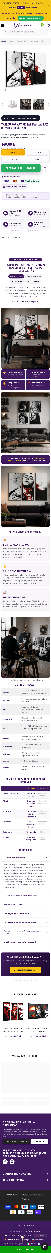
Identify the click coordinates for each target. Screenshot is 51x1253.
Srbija (28, 1235)
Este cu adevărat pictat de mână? (20, 896)
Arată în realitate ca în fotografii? (21, 942)
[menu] (2, 25)
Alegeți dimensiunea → (25, 970)
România (40, 1235)
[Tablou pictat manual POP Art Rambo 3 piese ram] (38, 1012)
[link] (13, 1098)
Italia (31, 1244)
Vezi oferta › (32, 7)
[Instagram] (12, 1161)
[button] (42, 91)
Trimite (40, 1141)
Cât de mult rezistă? (14, 905)
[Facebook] (5, 1161)
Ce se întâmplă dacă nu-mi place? (21, 922)
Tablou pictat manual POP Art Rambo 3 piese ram (38, 1029)
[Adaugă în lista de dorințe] (45, 168)
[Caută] (5, 31)
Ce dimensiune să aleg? (15, 857)
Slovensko (16, 1231)
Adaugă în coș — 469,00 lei (21, 168)
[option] (25, 69)
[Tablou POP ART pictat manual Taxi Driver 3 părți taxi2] (13, 1012)
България (37, 1239)
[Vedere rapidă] (22, 1016)
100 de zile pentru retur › (30, 18)
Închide (49, 16)
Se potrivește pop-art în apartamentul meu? (23, 932)
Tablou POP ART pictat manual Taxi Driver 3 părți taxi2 (13, 1030)
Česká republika (33, 1231)
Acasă (3, 41)
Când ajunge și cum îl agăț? (17, 913)
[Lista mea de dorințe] (48, 25)
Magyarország (13, 1235)
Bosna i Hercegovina (14, 1244)
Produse (11, 41)
